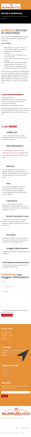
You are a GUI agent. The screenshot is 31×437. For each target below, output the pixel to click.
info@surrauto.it (13, 355)
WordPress (10, 418)
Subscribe (4, 396)
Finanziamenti (8, 372)
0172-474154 (27, 1)
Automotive (21, 418)
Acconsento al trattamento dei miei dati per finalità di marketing (14, 311)
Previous (3, 91)
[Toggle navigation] (27, 5)
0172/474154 (12, 352)
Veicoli (6, 370)
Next (27, 91)
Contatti (6, 376)
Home (6, 368)
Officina (6, 374)
